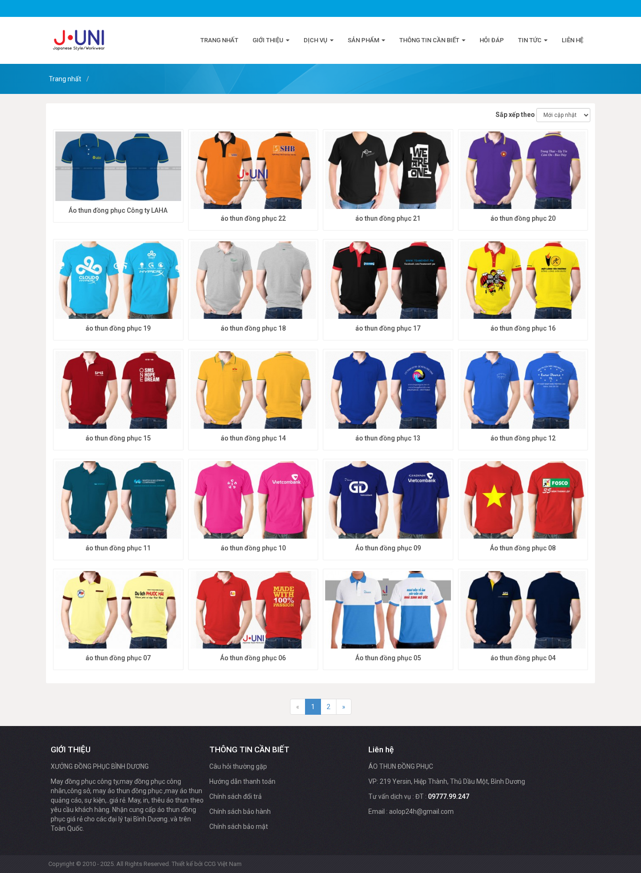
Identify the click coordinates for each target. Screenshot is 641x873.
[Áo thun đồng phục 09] (388, 500)
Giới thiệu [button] (268, 40)
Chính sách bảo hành (240, 811)
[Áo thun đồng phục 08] (523, 500)
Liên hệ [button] (572, 40)
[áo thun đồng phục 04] (523, 610)
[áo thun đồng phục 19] (118, 280)
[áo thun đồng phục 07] (118, 610)
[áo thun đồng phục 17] (388, 280)
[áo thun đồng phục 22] (253, 170)
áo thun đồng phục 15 (118, 438)
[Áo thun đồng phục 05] (388, 610)
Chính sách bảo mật (238, 826)
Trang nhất (219, 40)
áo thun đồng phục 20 (523, 218)
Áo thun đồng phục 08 (523, 548)
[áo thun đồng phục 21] (388, 170)
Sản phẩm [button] (364, 40)
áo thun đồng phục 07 (118, 658)
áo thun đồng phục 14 (253, 438)
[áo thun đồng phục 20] (523, 170)
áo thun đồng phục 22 (253, 218)
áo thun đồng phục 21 (387, 218)
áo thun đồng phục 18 (253, 328)
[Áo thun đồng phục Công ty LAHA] (118, 166)
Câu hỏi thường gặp (238, 766)
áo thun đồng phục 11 (118, 548)
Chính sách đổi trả (235, 796)
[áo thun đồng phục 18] (253, 280)
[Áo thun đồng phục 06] (253, 610)
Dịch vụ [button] (316, 40)
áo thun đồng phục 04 (523, 658)
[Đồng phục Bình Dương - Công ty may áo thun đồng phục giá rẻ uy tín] (79, 40)
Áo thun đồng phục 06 (253, 658)
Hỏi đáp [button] (492, 40)
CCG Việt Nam (223, 863)
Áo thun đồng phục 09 (388, 548)
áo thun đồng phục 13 (387, 438)
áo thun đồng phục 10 (253, 548)
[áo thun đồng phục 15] (118, 390)
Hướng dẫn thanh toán (242, 781)
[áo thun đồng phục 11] (118, 500)
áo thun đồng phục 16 (523, 328)
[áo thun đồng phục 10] (253, 500)
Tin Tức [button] (530, 40)
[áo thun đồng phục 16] (523, 280)
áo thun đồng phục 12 (523, 438)
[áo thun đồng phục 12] (523, 390)
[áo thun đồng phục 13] (388, 390)
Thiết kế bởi (207, 863)
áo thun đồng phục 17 (387, 328)
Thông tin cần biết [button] (430, 40)
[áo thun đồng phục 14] (253, 390)
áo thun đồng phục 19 (118, 328)
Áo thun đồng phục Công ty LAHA (118, 210)
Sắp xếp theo (515, 114)
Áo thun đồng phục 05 (388, 658)
